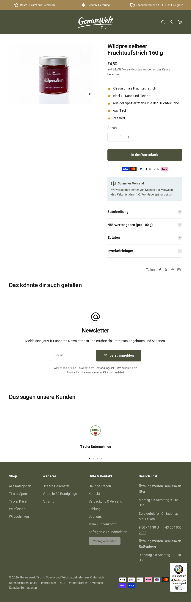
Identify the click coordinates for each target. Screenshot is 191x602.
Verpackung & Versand (105, 501)
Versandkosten (132, 69)
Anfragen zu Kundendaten (108, 532)
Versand (97, 583)
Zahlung (95, 509)
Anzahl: (112, 128)
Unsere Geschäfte (56, 486)
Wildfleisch (17, 509)
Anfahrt (48, 501)
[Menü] (185, 565)
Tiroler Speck (19, 494)
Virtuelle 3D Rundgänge (60, 494)
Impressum (48, 583)
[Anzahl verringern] (113, 136)
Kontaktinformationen (23, 587)
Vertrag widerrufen (104, 541)
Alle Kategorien (20, 486)
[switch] (178, 588)
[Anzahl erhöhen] (128, 136)
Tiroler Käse (18, 501)
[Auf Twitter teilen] (166, 270)
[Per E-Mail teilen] (179, 270)
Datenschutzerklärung (23, 583)
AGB (62, 583)
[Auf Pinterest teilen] (172, 270)
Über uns (95, 516)
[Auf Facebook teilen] (160, 270)
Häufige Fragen (100, 486)
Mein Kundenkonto (102, 524)
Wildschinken (19, 516)
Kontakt (94, 494)
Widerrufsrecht (78, 583)
